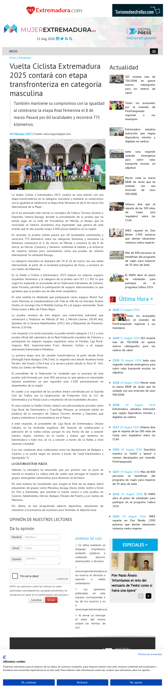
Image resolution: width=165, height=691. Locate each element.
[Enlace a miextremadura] (55, 10)
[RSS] (66, 38)
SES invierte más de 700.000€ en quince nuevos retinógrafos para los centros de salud (140, 85)
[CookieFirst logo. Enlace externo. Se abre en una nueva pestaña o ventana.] (4, 657)
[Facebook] (57, 38)
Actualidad (25, 57)
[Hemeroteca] (70, 38)
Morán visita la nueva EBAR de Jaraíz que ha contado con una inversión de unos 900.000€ (140, 186)
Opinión (17, 559)
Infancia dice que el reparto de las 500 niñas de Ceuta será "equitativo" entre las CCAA (140, 212)
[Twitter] (62, 38)
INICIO (13, 51)
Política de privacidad (150, 654)
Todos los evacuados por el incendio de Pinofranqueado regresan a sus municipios (140, 111)
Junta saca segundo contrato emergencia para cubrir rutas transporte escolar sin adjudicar (140, 159)
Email (16, 548)
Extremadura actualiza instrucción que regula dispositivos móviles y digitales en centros (133, 413)
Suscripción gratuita (141, 38)
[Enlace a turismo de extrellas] (137, 10)
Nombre (17, 537)
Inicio (13, 57)
